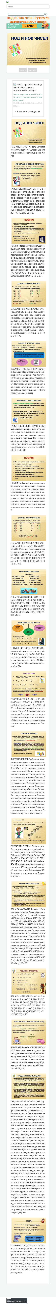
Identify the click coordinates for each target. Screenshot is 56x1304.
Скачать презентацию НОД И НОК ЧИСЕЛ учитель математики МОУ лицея (27, 97)
